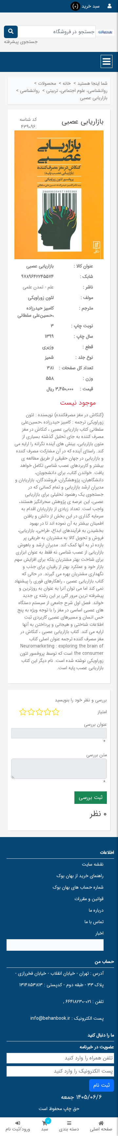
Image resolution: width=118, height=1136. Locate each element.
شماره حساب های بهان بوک (78, 887)
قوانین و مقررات (89, 898)
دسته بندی (69, 1129)
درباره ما (96, 910)
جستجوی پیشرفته (21, 41)
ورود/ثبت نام (18, 1129)
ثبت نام (101, 1085)
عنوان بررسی (95, 724)
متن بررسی (96, 755)
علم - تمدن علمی (38, 287)
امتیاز (102, 712)
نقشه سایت (93, 864)
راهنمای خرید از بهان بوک (80, 875)
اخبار (99, 933)
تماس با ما (94, 921)
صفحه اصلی (101, 1129)
